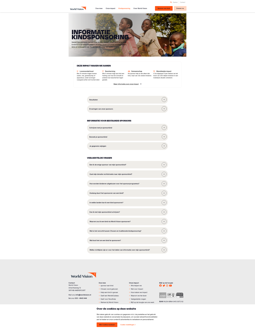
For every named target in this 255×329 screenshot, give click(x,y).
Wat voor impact (137, 289)
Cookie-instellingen (127, 325)
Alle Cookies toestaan (107, 325)
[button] (127, 100)
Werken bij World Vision (109, 302)
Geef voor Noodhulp (108, 299)
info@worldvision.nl (83, 295)
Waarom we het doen (139, 296)
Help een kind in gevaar (109, 292)
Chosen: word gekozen (109, 289)
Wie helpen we (136, 286)
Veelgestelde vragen (138, 299)
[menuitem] (174, 2)
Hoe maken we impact (139, 292)
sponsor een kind (107, 286)
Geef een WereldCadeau (110, 296)
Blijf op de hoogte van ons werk (142, 302)
